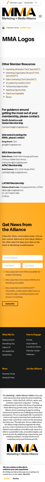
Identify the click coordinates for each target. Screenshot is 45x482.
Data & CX (6, 347)
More (4, 368)
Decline (16, 478)
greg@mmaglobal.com (11, 144)
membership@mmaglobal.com (15, 127)
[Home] (3, 28)
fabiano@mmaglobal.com (12, 190)
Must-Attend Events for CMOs (33, 345)
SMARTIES (7, 354)
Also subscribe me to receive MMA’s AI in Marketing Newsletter (23, 281)
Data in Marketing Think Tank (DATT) (21, 79)
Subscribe (28, 2)
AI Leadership (8, 351)
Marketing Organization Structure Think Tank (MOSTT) (22, 74)
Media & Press (8, 377)
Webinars (30, 354)
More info (26, 474)
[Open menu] (40, 16)
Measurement (8, 339)
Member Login (16, 2)
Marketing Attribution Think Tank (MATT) (23, 69)
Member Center (13, 27)
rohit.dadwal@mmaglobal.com (15, 172)
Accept (6, 478)
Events (29, 339)
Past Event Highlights (15, 93)
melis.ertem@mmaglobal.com (14, 162)
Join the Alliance (34, 368)
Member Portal (8, 373)
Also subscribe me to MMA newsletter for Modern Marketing (23, 273)
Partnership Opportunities (17, 86)
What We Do (8, 334)
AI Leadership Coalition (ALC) (18, 82)
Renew (9, 96)
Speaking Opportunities (16, 89)
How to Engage (33, 334)
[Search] (36, 2)
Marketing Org (8, 343)
